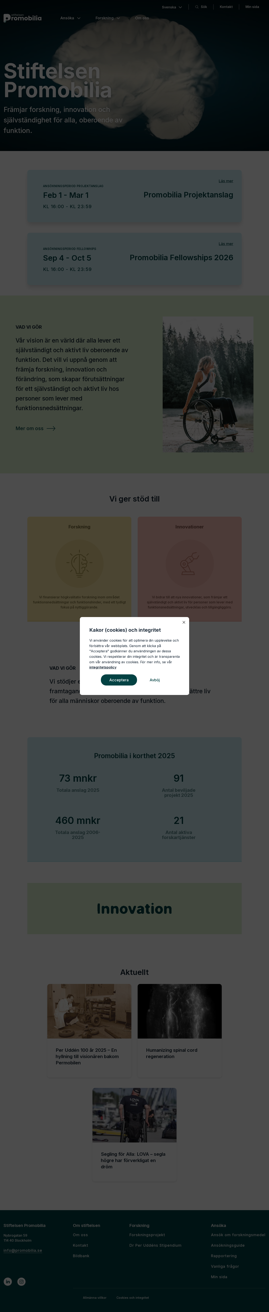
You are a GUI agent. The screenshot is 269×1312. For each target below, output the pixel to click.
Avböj (155, 680)
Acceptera (119, 680)
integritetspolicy (102, 667)
